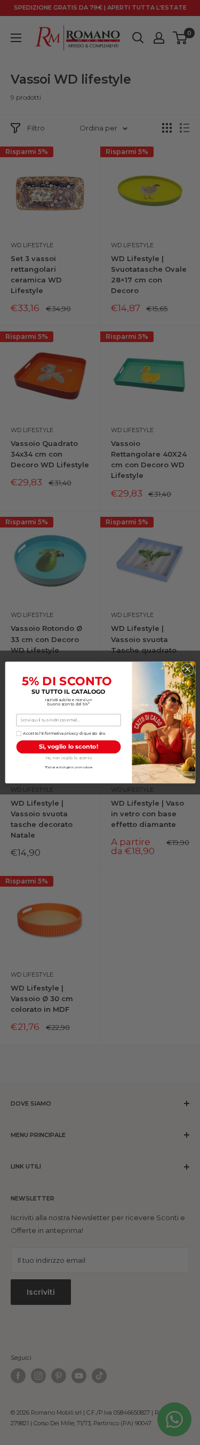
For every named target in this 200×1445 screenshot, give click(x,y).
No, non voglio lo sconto (68, 758)
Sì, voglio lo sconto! (68, 746)
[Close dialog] (187, 669)
